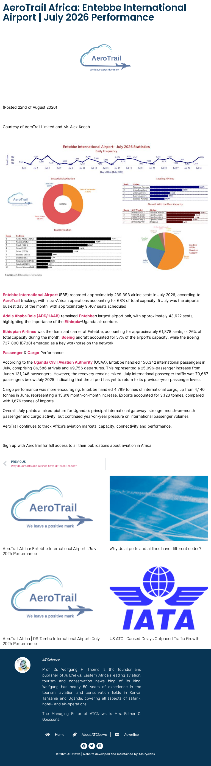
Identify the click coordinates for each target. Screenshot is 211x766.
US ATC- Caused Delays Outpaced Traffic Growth (154, 638)
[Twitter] (91, 746)
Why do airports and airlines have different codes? (155, 548)
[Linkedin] (99, 746)
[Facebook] (83, 746)
